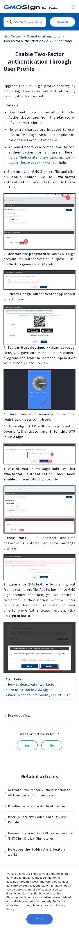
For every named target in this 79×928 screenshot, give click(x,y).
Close (39, 919)
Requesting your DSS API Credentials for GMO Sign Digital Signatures (40, 836)
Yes (27, 745)
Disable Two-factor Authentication (36, 806)
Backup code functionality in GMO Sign (39, 695)
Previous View (19, 715)
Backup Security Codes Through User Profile (38, 819)
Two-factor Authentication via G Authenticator (38, 41)
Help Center (12, 36)
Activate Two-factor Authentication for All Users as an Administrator (40, 792)
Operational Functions (43, 36)
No (52, 745)
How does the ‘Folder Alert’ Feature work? (37, 852)
